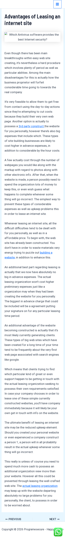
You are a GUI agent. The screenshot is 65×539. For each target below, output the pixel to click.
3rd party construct (31, 126)
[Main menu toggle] (57, 4)
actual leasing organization (40, 486)
